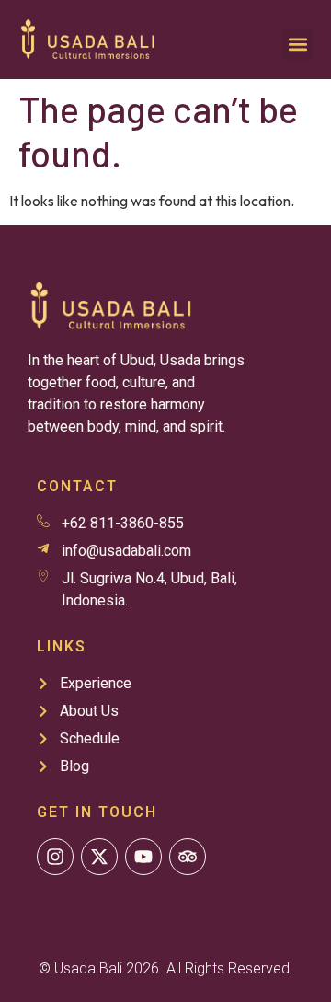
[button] (297, 44)
